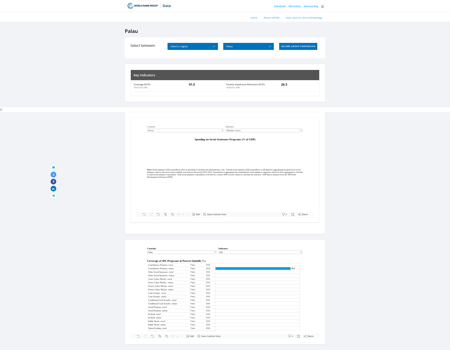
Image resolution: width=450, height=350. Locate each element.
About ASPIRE (271, 17)
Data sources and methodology (304, 17)
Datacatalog (311, 6)
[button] (322, 6)
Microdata (295, 6)
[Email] (53, 167)
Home (253, 17)
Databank (280, 6)
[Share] (53, 181)
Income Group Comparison (298, 46)
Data (167, 6)
